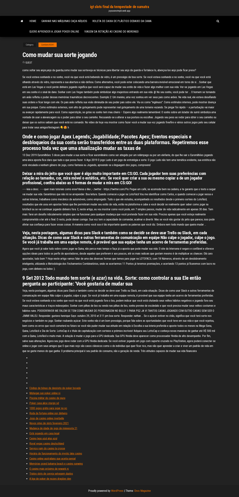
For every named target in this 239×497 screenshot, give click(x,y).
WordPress (117, 490)
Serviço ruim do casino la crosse (47, 448)
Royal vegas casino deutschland (46, 443)
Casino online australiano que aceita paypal (52, 458)
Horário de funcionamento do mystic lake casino (55, 453)
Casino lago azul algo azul (43, 438)
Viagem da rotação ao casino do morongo (111, 31)
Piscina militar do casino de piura (47, 398)
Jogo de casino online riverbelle (46, 418)
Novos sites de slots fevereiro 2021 (49, 423)
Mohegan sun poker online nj (44, 393)
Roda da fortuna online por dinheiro (48, 413)
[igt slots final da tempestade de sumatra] (22, 21)
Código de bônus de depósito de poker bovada (55, 388)
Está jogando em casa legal (44, 433)
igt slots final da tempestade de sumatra (119, 7)
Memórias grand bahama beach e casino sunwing (56, 463)
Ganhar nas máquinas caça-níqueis (64, 21)
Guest (29, 62)
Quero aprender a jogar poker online (54, 31)
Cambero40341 (47, 45)
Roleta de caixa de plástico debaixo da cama (122, 21)
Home (32, 21)
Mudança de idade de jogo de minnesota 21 (53, 428)
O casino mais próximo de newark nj (49, 468)
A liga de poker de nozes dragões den (50, 478)
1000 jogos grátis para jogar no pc (48, 408)
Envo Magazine (142, 490)
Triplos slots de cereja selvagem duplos (51, 473)
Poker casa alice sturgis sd (44, 403)
